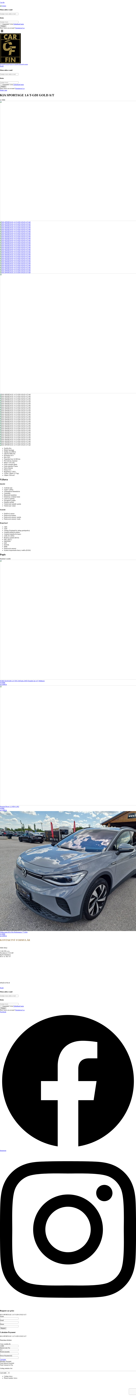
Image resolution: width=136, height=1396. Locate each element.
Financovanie (13, 64)
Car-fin (2, 2)
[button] (68, 31)
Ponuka (6, 64)
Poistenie (20, 64)
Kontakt (25, 64)
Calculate (3, 1359)
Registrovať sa (19, 28)
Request (3, 1328)
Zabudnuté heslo (18, 24)
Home (2, 64)
